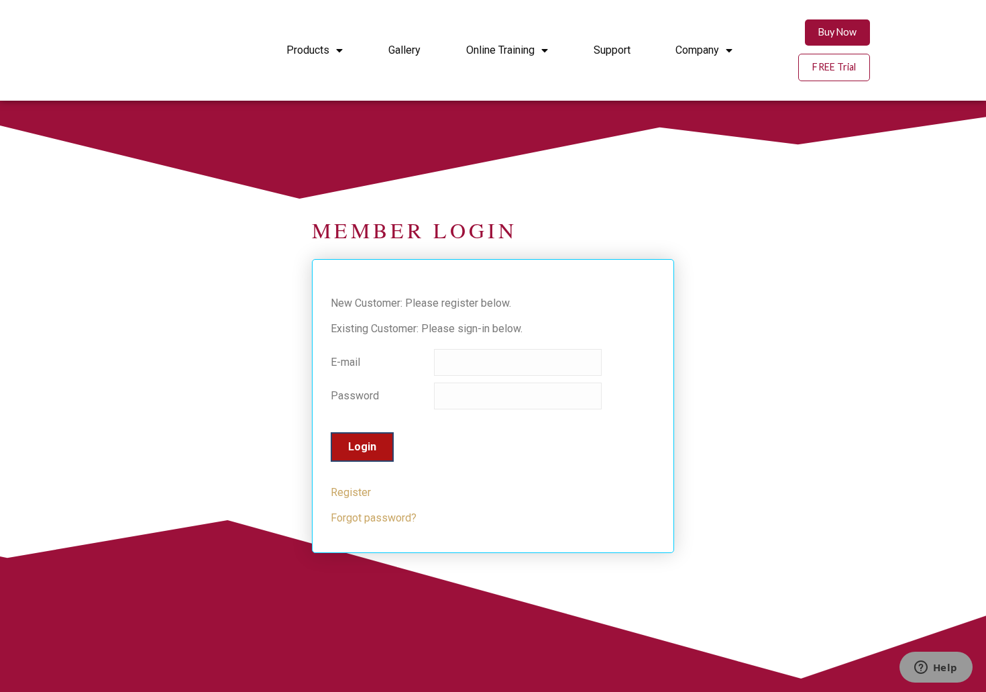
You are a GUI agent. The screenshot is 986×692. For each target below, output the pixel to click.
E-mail (345, 362)
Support (612, 50)
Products (307, 50)
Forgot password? (374, 517)
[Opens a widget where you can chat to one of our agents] (936, 668)
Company (697, 50)
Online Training (500, 50)
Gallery (404, 50)
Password (355, 395)
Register (351, 492)
